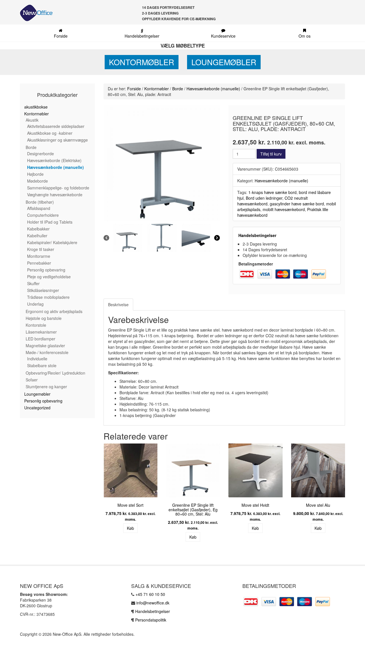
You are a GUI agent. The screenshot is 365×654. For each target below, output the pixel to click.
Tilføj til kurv (271, 154)
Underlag (35, 304)
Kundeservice (223, 36)
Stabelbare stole (41, 365)
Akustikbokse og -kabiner (49, 133)
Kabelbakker (38, 229)
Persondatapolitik (150, 620)
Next (353, 494)
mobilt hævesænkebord (284, 209)
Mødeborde (37, 181)
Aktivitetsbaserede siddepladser (55, 126)
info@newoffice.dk (152, 603)
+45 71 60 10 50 (150, 594)
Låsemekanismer (41, 332)
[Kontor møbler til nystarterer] (34, 12)
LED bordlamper (40, 339)
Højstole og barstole (44, 318)
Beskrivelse (118, 304)
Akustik (32, 120)
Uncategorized (37, 407)
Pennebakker (39, 263)
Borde (31, 147)
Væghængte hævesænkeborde (54, 194)
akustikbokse (36, 107)
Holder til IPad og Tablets (49, 222)
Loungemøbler (223, 62)
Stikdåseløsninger (43, 290)
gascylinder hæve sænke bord (297, 204)
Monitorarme (38, 256)
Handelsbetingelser (142, 33)
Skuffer (33, 283)
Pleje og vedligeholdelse (49, 276)
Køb (130, 528)
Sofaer (32, 380)
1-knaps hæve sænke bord (272, 192)
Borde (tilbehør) (40, 202)
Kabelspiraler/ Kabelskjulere (52, 242)
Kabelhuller (37, 235)
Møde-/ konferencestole (47, 352)
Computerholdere (43, 215)
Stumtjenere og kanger (46, 386)
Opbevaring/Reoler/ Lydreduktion (55, 373)
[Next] (217, 238)
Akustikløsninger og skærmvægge (57, 140)
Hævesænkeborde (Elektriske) (54, 160)
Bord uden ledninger (264, 198)
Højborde (35, 174)
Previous (95, 494)
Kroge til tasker (40, 249)
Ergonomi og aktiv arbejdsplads (54, 311)
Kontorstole (36, 325)
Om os (305, 36)
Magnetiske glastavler (45, 345)
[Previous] (106, 238)
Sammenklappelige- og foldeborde (58, 188)
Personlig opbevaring (46, 270)
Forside (61, 36)
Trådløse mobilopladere (48, 297)
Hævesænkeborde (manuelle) (55, 167)
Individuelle (37, 358)
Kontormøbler (141, 62)
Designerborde (40, 153)
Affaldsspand (38, 208)
